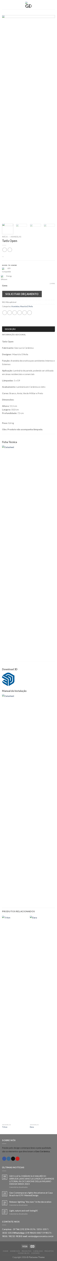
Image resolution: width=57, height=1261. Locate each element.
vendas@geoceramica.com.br (41, 1236)
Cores (4, 286)
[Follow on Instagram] (9, 1159)
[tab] (28, 329)
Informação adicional (14, 335)
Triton (4, 1127)
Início (5, 237)
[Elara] (42, 1019)
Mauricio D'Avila (26, 306)
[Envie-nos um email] (13, 1159)
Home (5, 1251)
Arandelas (16, 237)
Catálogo (38, 1251)
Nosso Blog (23, 1253)
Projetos (49, 1251)
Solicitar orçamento (22, 294)
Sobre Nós (15, 1251)
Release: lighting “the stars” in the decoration (30, 1201)
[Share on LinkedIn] (29, 312)
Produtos (26, 1251)
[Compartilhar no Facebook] (9, 312)
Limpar (52, 283)
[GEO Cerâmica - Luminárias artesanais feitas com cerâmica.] (28, 5)
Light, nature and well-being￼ (23, 1210)
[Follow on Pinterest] (17, 1159)
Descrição (10, 329)
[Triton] (14, 1019)
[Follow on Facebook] (4, 1159)
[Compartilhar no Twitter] (14, 312)
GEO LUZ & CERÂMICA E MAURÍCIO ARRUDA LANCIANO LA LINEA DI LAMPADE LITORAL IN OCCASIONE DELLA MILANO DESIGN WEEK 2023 (31, 1180)
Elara (32, 1127)
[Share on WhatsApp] (4, 312)
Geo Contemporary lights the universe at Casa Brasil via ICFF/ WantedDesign (31, 1194)
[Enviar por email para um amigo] (19, 312)
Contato (35, 1253)
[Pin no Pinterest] (24, 312)
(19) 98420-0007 (33, 1232)
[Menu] (3, 4)
